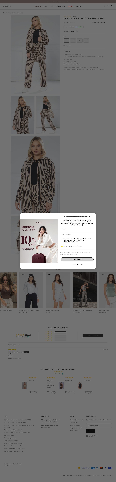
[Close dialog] (94, 215)
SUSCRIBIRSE (77, 259)
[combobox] (63, 246)
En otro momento (77, 264)
